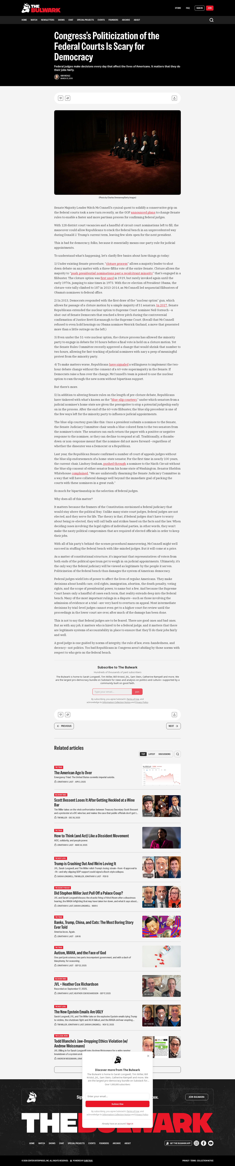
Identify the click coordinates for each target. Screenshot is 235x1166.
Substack (88, 1160)
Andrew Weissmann (67, 1058)
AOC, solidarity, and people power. (71, 840)
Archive (126, 19)
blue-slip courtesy (124, 400)
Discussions (164, 754)
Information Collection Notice (116, 1114)
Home (24, 19)
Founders (113, 19)
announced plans (143, 212)
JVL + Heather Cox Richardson (76, 984)
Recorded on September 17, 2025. (70, 988)
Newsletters (47, 19)
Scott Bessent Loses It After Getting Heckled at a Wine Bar (94, 802)
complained (80, 473)
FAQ (188, 8)
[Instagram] (196, 1143)
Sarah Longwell (65, 876)
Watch (34, 19)
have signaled (119, 364)
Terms (193, 1160)
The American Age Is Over (73, 773)
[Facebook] (203, 1143)
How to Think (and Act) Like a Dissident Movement (91, 836)
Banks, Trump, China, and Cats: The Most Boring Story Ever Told (93, 924)
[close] (148, 1055)
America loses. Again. (64, 931)
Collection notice (205, 1160)
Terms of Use (133, 1111)
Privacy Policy (141, 1114)
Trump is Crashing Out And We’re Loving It (85, 863)
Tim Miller (62, 817)
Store (178, 8)
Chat (70, 19)
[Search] (211, 20)
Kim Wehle (65, 75)
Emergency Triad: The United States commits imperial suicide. (84, 777)
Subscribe (117, 1104)
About (137, 19)
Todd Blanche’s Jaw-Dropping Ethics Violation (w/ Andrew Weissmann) (91, 1043)
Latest (152, 754)
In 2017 (161, 305)
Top (143, 754)
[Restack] (67, 98)
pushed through (114, 464)
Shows (61, 19)
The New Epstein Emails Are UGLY (78, 1012)
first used (107, 278)
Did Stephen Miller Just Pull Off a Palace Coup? (88, 893)
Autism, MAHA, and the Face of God (80, 953)
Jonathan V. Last (65, 781)
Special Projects (85, 19)
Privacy (185, 1160)
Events (101, 19)
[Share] (174, 98)
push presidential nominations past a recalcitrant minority (112, 273)
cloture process (117, 263)
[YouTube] (210, 1143)
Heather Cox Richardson (86, 993)
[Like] (60, 98)
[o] (162, 806)
